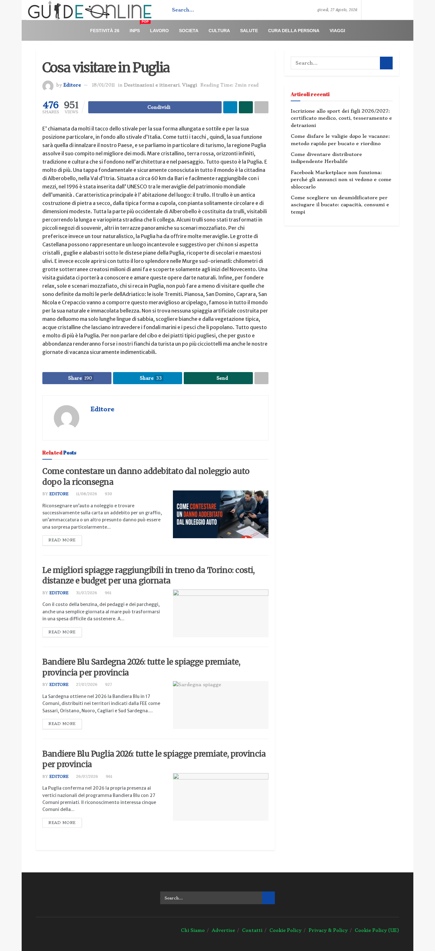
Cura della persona (293, 30)
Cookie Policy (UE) (377, 930)
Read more (62, 540)
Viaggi (337, 30)
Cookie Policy (285, 930)
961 (107, 593)
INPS (137, 28)
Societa (188, 30)
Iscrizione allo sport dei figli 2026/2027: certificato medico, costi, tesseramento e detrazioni (341, 118)
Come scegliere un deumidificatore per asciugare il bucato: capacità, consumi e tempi (340, 205)
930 (107, 494)
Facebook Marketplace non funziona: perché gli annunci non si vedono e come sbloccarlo (341, 180)
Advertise (223, 930)
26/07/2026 (86, 776)
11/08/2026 (86, 494)
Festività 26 (104, 30)
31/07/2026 (86, 593)
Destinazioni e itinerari (152, 85)
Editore (72, 85)
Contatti (252, 930)
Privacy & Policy (328, 930)
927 (108, 684)
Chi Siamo (193, 930)
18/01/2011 (103, 85)
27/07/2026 (86, 684)
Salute (249, 30)
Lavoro (159, 30)
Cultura (219, 30)
